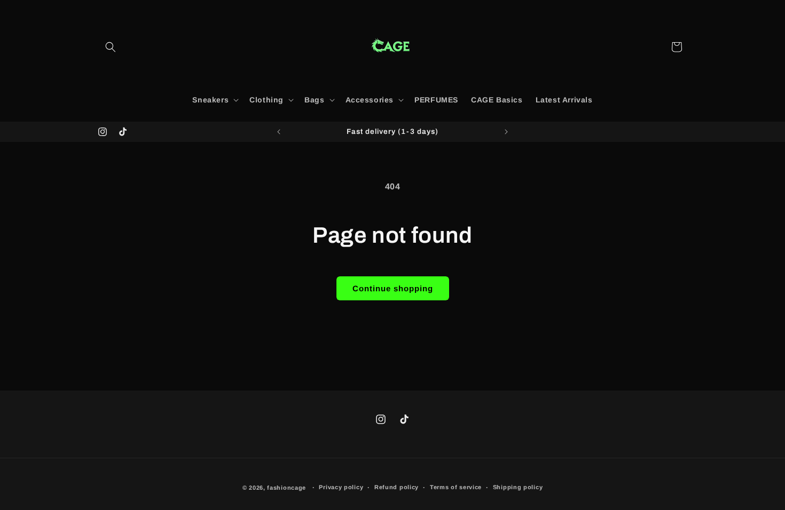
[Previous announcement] (279, 132)
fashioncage (286, 487)
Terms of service (456, 487)
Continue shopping (392, 288)
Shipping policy (518, 487)
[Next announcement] (506, 132)
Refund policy (396, 487)
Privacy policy (341, 487)
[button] (110, 47)
